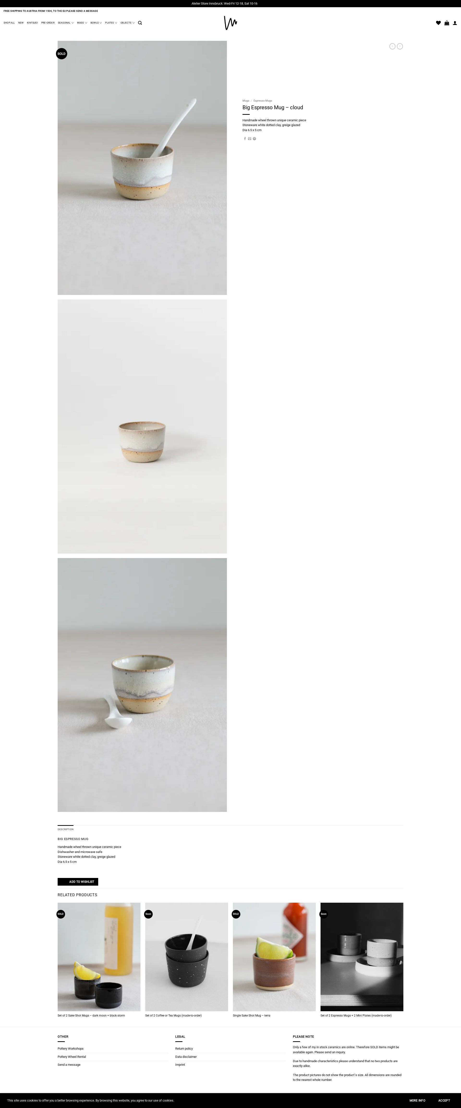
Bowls (95, 22)
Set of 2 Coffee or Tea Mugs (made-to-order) (173, 1015)
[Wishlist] (438, 23)
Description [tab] (65, 829)
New (21, 22)
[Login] (455, 23)
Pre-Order (48, 22)
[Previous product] (400, 46)
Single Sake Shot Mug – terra (251, 1015)
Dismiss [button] (263, 3)
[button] (140, 23)
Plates (109, 22)
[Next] (403, 964)
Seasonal (64, 22)
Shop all (9, 22)
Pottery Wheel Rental (72, 1057)
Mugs (80, 22)
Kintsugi (32, 22)
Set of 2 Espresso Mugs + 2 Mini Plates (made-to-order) (356, 1015)
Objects (126, 22)
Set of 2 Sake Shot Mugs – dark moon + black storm (91, 1015)
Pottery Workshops (71, 1048)
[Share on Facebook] (245, 139)
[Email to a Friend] (249, 139)
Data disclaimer (186, 1057)
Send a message (69, 1064)
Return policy (184, 1048)
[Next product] (392, 46)
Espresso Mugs (263, 100)
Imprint (180, 1064)
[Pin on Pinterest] (254, 139)
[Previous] (57, 964)
